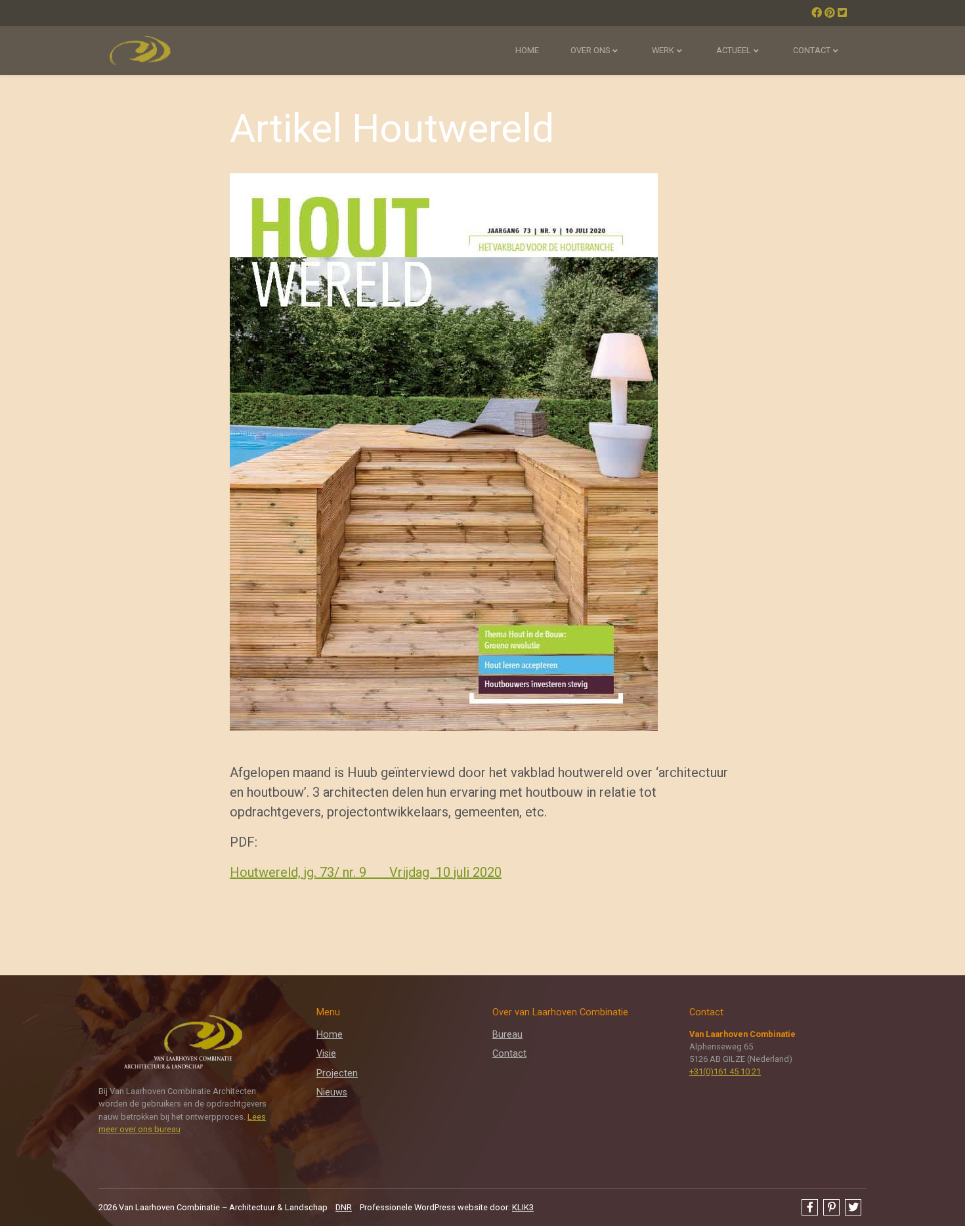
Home (527, 50)
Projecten (337, 1073)
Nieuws (331, 1092)
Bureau (507, 1034)
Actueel (733, 50)
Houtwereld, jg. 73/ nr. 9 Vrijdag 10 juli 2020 (366, 872)
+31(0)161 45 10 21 (725, 1071)
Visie (326, 1053)
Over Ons (590, 50)
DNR (343, 1207)
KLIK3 (523, 1207)
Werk (663, 50)
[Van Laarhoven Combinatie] (139, 51)
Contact (811, 50)
